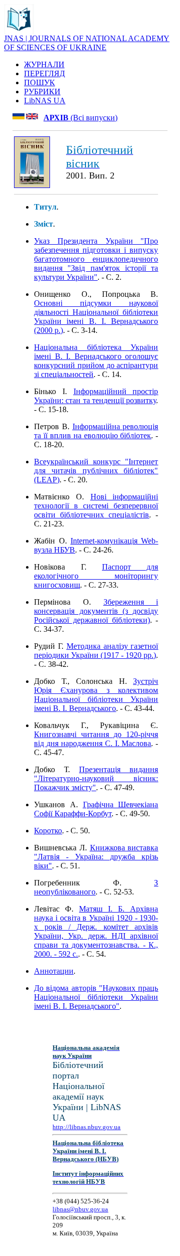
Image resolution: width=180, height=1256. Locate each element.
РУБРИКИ (42, 91)
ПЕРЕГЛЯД (44, 73)
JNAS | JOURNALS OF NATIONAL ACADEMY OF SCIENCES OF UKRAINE (87, 43)
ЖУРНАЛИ (44, 64)
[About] (19, 31)
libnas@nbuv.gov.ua (80, 1209)
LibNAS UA (45, 100)
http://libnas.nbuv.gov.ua (86, 1127)
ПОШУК (39, 82)
